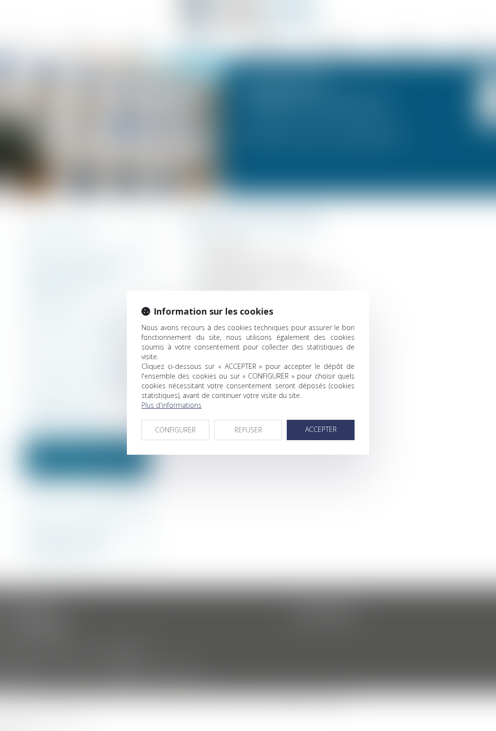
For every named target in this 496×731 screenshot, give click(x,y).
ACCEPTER (321, 429)
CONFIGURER (175, 429)
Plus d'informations (171, 405)
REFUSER (248, 429)
